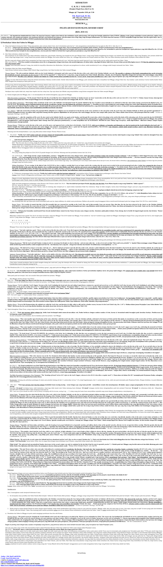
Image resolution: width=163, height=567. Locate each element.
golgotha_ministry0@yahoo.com (18, 560)
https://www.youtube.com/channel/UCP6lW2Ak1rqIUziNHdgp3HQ (22, 565)
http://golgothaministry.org (9, 562)
